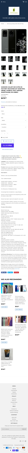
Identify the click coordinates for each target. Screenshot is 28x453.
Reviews (14, 419)
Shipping (3, 101)
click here (17, 268)
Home (2, 23)
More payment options (7, 149)
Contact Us (14, 408)
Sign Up (24, 429)
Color (2, 111)
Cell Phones (14, 390)
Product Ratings (14, 412)
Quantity (3, 131)
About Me (14, 417)
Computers (14, 393)
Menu (4, 1)
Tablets (14, 392)
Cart (26, 1)
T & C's (14, 404)
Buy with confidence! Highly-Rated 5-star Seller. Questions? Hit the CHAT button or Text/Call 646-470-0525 (13, 437)
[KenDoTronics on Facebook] (20, 441)
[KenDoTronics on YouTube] (25, 441)
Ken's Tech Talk (14, 420)
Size (2, 117)
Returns (14, 400)
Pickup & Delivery (14, 410)
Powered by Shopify (19, 445)
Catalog (14, 388)
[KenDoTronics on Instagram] (23, 441)
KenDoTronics (9, 445)
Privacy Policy (14, 402)
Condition (3, 124)
